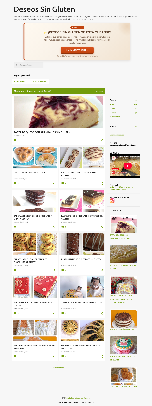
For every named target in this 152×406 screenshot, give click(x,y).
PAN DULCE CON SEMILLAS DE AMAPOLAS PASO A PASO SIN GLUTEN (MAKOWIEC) (121, 299)
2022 (112, 104)
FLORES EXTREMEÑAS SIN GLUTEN (123, 387)
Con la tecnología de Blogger (77, 398)
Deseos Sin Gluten (44, 9)
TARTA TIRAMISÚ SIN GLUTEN (122, 329)
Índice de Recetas (40, 82)
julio (113, 109)
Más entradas (58, 368)
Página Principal (20, 82)
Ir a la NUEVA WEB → (77, 50)
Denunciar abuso (117, 135)
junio (114, 113)
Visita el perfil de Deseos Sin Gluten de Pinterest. (121, 188)
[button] (101, 140)
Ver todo (99, 91)
